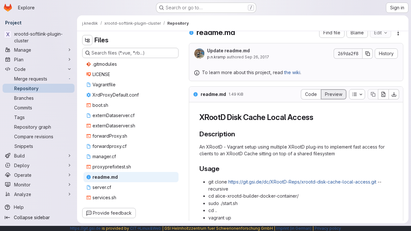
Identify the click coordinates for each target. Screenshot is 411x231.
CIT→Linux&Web (145, 228)
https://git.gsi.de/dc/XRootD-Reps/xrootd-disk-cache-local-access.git (302, 181)
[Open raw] (383, 94)
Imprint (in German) (293, 228)
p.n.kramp (216, 57)
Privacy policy (328, 228)
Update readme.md (228, 50)
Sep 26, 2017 (257, 57)
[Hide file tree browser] (87, 40)
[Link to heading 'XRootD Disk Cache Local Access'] (317, 117)
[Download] (394, 94)
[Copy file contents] (373, 94)
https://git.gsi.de (85, 228)
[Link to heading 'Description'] (238, 134)
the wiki (292, 72)
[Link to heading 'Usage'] (223, 169)
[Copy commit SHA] (368, 53)
